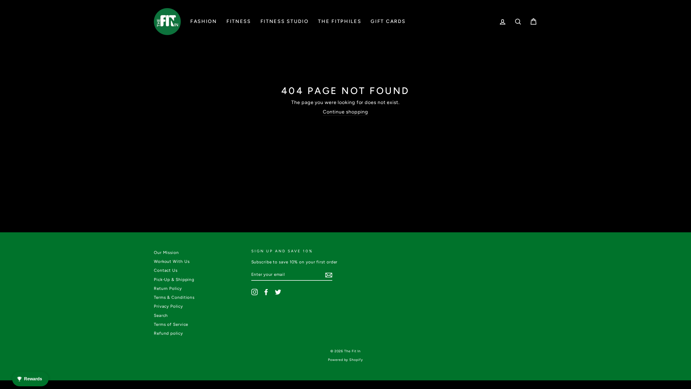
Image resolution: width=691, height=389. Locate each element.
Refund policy (168, 333)
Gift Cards (388, 21)
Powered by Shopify (345, 360)
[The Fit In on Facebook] (266, 292)
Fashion (203, 21)
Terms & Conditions (174, 297)
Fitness (238, 21)
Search (161, 315)
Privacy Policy (168, 306)
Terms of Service (171, 324)
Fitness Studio (284, 21)
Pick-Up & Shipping (174, 279)
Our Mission (166, 252)
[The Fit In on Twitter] (278, 292)
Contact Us (166, 270)
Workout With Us (172, 261)
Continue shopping (345, 112)
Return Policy (168, 288)
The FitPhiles (339, 21)
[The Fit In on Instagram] (254, 292)
